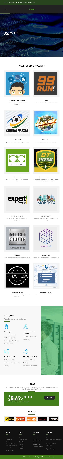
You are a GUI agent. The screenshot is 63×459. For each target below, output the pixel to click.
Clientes (21, 446)
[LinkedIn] (10, 450)
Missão (21, 444)
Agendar (49, 398)
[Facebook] (6, 450)
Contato (21, 448)
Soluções (21, 442)
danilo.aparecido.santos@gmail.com (26, 2)
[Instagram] (13, 450)
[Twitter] (8, 450)
